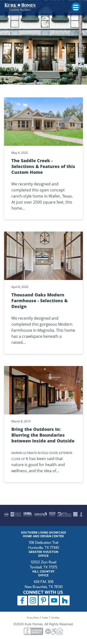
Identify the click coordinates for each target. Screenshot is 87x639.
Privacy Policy (33, 617)
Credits (45, 617)
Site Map (55, 617)
